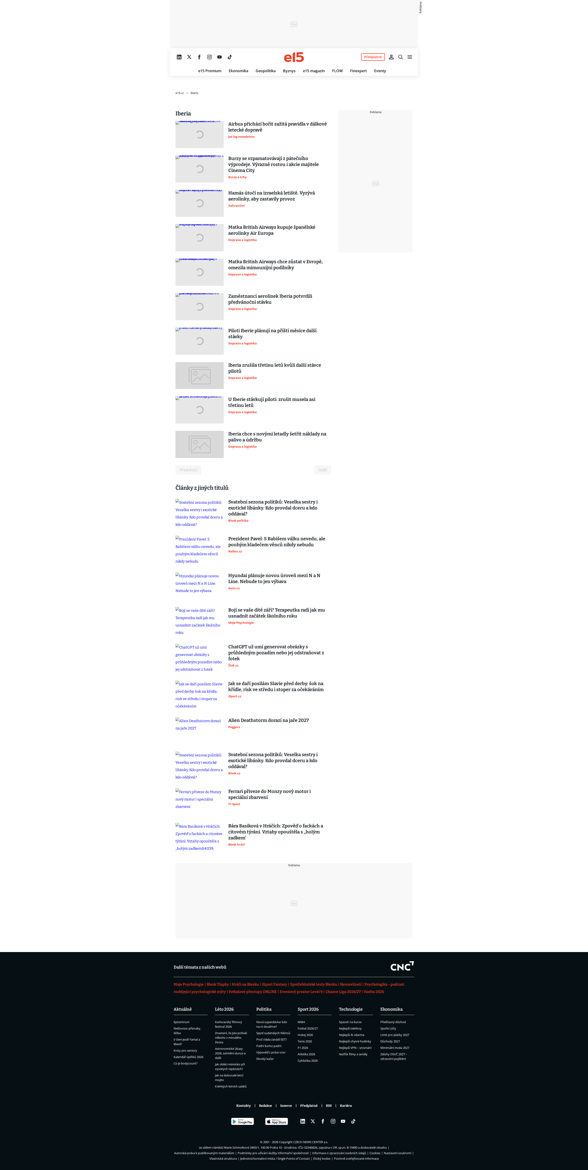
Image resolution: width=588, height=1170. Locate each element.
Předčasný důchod (393, 1022)
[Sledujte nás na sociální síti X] (189, 57)
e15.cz (179, 93)
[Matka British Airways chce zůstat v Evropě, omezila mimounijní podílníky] (199, 272)
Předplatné (309, 1106)
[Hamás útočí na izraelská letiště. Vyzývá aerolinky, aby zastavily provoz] (199, 203)
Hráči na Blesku (245, 984)
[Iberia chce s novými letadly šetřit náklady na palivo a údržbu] (199, 444)
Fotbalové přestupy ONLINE (253, 992)
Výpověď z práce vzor (271, 1052)
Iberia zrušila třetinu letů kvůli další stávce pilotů (274, 368)
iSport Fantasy (274, 984)
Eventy (380, 71)
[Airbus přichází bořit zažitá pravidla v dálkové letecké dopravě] (199, 134)
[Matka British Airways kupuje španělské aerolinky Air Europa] (199, 237)
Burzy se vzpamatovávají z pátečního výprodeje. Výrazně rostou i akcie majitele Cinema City (273, 164)
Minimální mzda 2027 (394, 1048)
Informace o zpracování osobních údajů (339, 1153)
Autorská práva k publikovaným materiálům (204, 1153)
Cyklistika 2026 (308, 1060)
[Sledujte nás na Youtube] (219, 57)
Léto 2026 (224, 1009)
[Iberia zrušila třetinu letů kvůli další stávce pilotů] (199, 375)
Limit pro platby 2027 (394, 1035)
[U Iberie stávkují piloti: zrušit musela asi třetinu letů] (199, 409)
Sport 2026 (308, 1009)
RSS (329, 1106)
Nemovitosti (351, 984)
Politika (263, 1009)
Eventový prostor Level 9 (301, 992)
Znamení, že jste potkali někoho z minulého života (231, 1037)
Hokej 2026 (305, 1035)
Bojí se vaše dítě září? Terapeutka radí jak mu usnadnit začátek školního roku (276, 613)
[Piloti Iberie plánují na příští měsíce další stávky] (199, 341)
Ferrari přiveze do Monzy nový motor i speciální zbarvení (269, 794)
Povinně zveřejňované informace (356, 1158)
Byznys (289, 71)
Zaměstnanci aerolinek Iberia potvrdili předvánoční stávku (270, 299)
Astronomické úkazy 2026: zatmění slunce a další (230, 1053)
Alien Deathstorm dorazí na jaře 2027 (268, 720)
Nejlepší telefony (350, 1028)
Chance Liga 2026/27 (343, 992)
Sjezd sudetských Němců (273, 1033)
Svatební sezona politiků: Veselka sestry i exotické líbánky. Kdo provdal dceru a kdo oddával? (273, 508)
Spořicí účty (388, 1028)
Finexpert (358, 71)
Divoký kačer (265, 1059)
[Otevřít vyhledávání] (400, 57)
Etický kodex (322, 1158)
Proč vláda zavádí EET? (271, 1039)
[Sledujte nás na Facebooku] (199, 57)
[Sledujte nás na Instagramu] (209, 57)
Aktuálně (183, 1009)
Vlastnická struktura (223, 1158)
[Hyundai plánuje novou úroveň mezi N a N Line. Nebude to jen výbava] (199, 586)
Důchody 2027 (390, 1041)
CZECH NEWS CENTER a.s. (310, 1142)
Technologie (351, 1009)
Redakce (265, 1106)
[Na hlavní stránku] (294, 57)
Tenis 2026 (305, 1041)
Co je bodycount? (186, 1063)
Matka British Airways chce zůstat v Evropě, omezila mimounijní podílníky (275, 264)
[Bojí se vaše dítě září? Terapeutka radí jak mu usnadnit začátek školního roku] (199, 621)
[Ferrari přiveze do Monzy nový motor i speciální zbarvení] (199, 801)
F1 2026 (303, 1048)
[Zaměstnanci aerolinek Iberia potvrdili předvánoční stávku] (199, 306)
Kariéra (346, 1106)
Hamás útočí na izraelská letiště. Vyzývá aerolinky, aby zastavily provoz (271, 196)
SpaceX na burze (350, 1022)
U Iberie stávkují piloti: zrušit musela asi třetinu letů (271, 402)
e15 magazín (314, 71)
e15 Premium (209, 71)
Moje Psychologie (189, 984)
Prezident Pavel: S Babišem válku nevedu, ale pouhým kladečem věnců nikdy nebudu (276, 541)
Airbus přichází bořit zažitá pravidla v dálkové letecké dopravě (277, 127)
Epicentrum (181, 1022)
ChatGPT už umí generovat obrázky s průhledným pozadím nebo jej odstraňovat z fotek (276, 652)
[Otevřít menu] (409, 57)
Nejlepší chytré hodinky (355, 1041)
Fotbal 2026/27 (308, 1028)
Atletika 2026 (306, 1054)
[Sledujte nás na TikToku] (229, 57)
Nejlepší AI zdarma (351, 1035)
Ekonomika (238, 71)
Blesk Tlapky (218, 984)
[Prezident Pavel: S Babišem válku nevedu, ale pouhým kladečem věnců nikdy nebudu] (199, 550)
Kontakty (243, 1106)
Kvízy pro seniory (185, 1050)
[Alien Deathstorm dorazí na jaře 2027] (199, 730)
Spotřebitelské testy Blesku (313, 984)
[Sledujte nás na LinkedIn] (179, 57)
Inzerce (286, 1106)
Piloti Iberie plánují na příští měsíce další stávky (272, 333)
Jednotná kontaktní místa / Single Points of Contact (275, 1158)
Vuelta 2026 (374, 992)
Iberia (194, 93)
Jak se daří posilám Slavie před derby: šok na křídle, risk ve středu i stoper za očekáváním (276, 686)
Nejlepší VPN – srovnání (355, 1048)
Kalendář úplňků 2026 (188, 1057)
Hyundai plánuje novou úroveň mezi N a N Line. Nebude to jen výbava (274, 578)
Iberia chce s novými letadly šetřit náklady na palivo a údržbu (277, 437)
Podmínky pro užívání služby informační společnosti (273, 1153)
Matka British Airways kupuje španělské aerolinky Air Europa (271, 230)
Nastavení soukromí (397, 1153)
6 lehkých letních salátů (231, 1086)
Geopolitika (266, 71)
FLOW (337, 71)
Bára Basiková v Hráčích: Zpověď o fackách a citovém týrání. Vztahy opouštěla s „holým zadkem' (275, 832)
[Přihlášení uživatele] (391, 57)
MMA (301, 1022)
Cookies (375, 1153)
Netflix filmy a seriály (353, 1054)
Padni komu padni (268, 1046)
